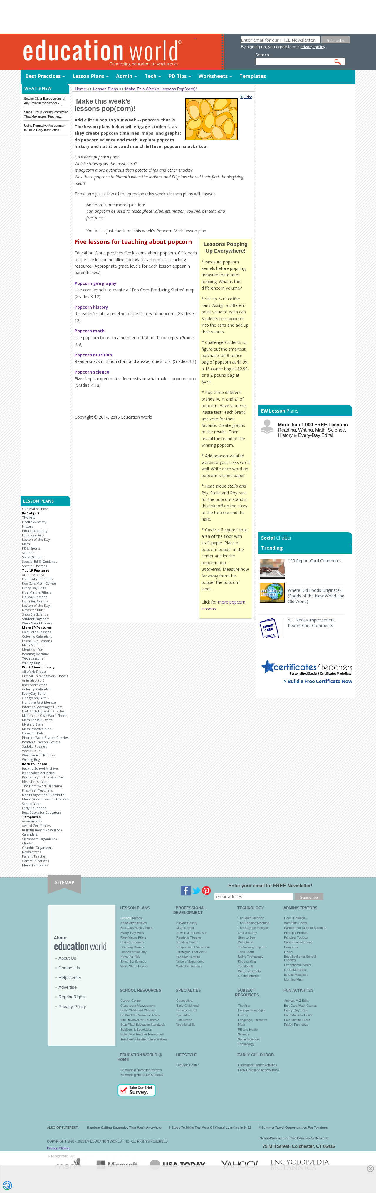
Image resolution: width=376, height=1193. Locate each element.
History (27, 526)
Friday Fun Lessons (37, 640)
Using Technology (250, 956)
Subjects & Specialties (136, 1029)
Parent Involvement (298, 942)
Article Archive (33, 574)
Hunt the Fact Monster (39, 702)
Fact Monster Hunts (298, 1015)
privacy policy (312, 46)
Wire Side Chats (249, 971)
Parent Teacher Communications (35, 858)
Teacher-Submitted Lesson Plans (144, 1039)
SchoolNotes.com (274, 1138)
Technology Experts (252, 947)
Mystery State (32, 724)
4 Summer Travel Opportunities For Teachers (293, 1127)
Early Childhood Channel (137, 1010)
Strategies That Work (191, 952)
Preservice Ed (186, 1010)
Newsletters (31, 852)
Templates (252, 76)
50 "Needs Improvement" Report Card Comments (312, 622)
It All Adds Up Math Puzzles (43, 711)
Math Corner (185, 928)
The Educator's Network (309, 1138)
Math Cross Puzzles (37, 720)
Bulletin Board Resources (42, 830)
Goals (288, 952)
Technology (246, 1044)
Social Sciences (249, 1039)
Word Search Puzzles (38, 755)
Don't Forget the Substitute (43, 794)
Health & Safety (34, 522)
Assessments (32, 821)
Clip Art (27, 843)
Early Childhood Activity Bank (258, 1070)
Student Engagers (35, 618)
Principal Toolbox (296, 937)
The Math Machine (251, 918)
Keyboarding (247, 961)
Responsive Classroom (193, 947)
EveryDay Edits (33, 693)
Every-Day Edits (132, 933)
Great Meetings (295, 969)
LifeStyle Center (187, 1065)
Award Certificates (36, 825)
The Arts (28, 517)
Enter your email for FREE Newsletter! (270, 885)
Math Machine (33, 645)
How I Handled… (296, 918)
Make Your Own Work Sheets (45, 715)
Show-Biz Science (133, 961)
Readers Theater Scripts (41, 742)
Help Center (69, 977)
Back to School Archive (40, 768)
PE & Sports (31, 548)
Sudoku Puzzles (34, 746)
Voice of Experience (190, 961)
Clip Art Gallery (186, 923)
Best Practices (43, 76)
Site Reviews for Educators (139, 1020)
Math (26, 544)
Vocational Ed (185, 1024)
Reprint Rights (72, 996)
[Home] (107, 52)
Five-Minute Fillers (133, 937)
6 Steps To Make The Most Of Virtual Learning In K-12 (210, 1127)
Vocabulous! (31, 750)
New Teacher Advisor (191, 933)
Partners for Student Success (305, 928)
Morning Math (293, 979)
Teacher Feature (188, 957)
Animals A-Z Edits (296, 1000)
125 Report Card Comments (314, 560)
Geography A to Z (36, 698)
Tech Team (246, 952)
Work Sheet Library (37, 623)
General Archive (35, 508)
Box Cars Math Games (39, 583)
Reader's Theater (188, 937)
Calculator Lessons (36, 632)
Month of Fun (32, 649)
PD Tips (177, 76)
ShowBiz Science (35, 614)
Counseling (184, 1000)
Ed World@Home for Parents (141, 1070)
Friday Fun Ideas (296, 1024)
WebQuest (245, 942)
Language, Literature (252, 1020)
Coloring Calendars (37, 636)
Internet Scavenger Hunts (42, 706)
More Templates (35, 865)
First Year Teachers (37, 790)
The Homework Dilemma (42, 786)
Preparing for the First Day (43, 777)
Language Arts (33, 535)
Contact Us (69, 967)
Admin (124, 76)
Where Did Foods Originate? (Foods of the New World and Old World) (316, 595)
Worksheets (213, 76)
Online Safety (247, 933)
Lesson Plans (88, 76)
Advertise (67, 987)
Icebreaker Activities (38, 772)
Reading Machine (35, 654)
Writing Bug (31, 662)
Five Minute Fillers (36, 592)
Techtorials (246, 966)
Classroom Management (137, 1005)
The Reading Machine (253, 923)
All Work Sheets (34, 671)
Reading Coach (187, 942)
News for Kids (32, 610)
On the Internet (248, 976)
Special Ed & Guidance (40, 561)
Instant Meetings (296, 974)
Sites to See (246, 937)
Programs (291, 947)
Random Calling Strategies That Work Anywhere (124, 1127)
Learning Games (35, 601)
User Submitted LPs (37, 579)
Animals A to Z (33, 680)
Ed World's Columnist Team (140, 1015)
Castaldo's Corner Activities (257, 1065)
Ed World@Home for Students (141, 1075)
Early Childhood (34, 808)
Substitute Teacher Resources (142, 1034)
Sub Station (184, 1020)
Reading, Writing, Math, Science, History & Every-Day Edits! (313, 430)
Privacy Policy (72, 1006)
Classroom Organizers (39, 839)
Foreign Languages (252, 1010)
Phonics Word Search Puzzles (45, 737)
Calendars (30, 834)
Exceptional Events (297, 965)
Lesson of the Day (36, 539)
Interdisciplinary (35, 530)
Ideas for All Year (35, 781)
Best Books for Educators (41, 812)
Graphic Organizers (37, 847)
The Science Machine (253, 928)
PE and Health (248, 1029)
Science (28, 552)
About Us (67, 958)
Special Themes (34, 566)
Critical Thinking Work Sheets (45, 676)
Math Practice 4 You (37, 728)
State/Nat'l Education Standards (142, 1024)
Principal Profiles (296, 933)
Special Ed (183, 1015)
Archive (137, 918)
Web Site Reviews (189, 966)
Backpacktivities (34, 684)
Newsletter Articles (133, 923)
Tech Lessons (32, 658)
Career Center (130, 1000)
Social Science (33, 557)
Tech (151, 76)
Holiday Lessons (34, 596)
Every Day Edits (34, 588)
